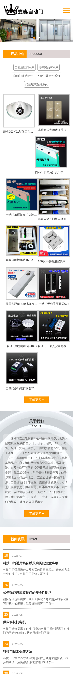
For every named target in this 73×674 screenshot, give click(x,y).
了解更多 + (36, 399)
